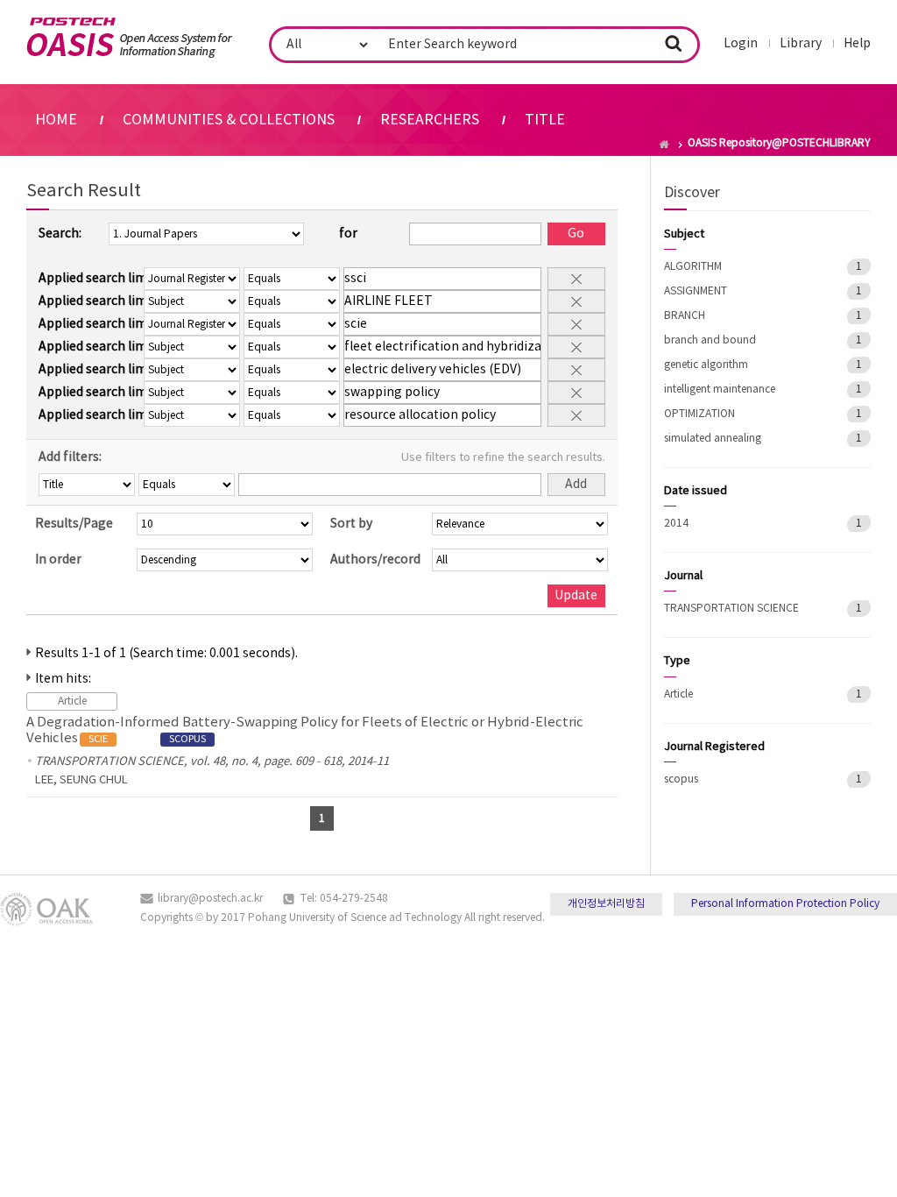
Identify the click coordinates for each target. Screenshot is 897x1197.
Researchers (429, 120)
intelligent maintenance (719, 389)
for (348, 234)
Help (857, 44)
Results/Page (74, 524)
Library (801, 44)
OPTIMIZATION (699, 414)
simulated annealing (712, 438)
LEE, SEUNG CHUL (81, 780)
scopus (681, 779)
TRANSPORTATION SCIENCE (731, 608)
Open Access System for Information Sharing (129, 38)
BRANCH (684, 316)
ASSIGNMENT (695, 291)
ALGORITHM (693, 267)
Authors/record (375, 560)
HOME (56, 120)
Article (678, 694)
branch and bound (710, 340)
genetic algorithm (706, 365)
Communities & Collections (229, 120)
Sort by (351, 524)
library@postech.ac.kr (210, 898)
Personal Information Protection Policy (785, 904)
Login (741, 44)
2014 (676, 523)
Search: (60, 234)
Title (545, 120)
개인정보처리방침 (606, 904)
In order (58, 560)
